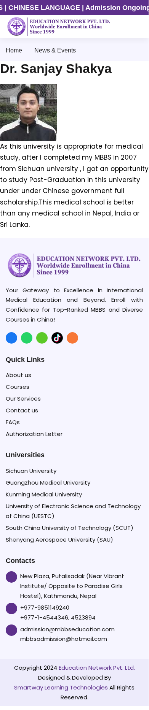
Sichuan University (31, 471)
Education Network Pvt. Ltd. (97, 668)
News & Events (55, 50)
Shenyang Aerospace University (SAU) (59, 540)
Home (14, 50)
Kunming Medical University (44, 494)
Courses (17, 387)
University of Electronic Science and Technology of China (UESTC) (73, 511)
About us (18, 375)
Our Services (23, 399)
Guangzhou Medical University (48, 483)
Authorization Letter (34, 434)
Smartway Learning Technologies (61, 687)
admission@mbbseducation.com (67, 629)
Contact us (22, 410)
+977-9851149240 (44, 608)
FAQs (13, 422)
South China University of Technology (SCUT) (69, 528)
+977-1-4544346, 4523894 (58, 617)
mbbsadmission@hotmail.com (63, 639)
